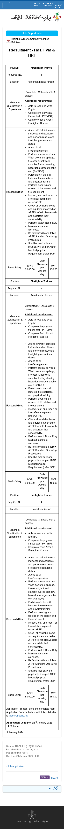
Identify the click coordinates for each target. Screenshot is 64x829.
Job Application (16, 766)
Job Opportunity (32, 33)
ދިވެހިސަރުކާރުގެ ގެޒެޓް (47, 5)
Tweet (54, 778)
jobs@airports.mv (18, 715)
